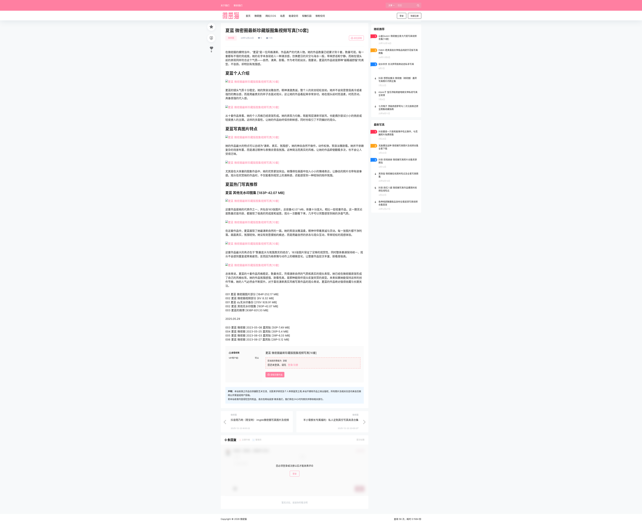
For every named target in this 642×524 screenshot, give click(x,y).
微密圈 (231, 38)
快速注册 (415, 16)
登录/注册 (293, 364)
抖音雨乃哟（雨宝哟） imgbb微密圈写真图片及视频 (260, 419)
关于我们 (225, 5)
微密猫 (243, 519)
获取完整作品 (276, 375)
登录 (402, 16)
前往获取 (358, 38)
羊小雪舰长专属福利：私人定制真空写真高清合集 (330, 419)
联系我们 (238, 5)
